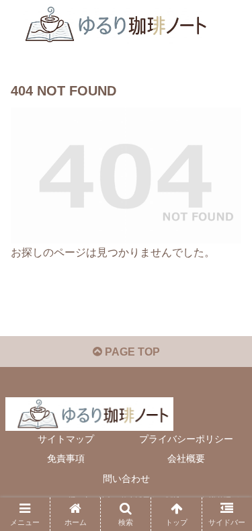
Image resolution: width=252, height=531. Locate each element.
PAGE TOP (131, 352)
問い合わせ (126, 478)
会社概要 (186, 458)
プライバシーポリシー (186, 439)
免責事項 (66, 458)
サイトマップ (66, 439)
